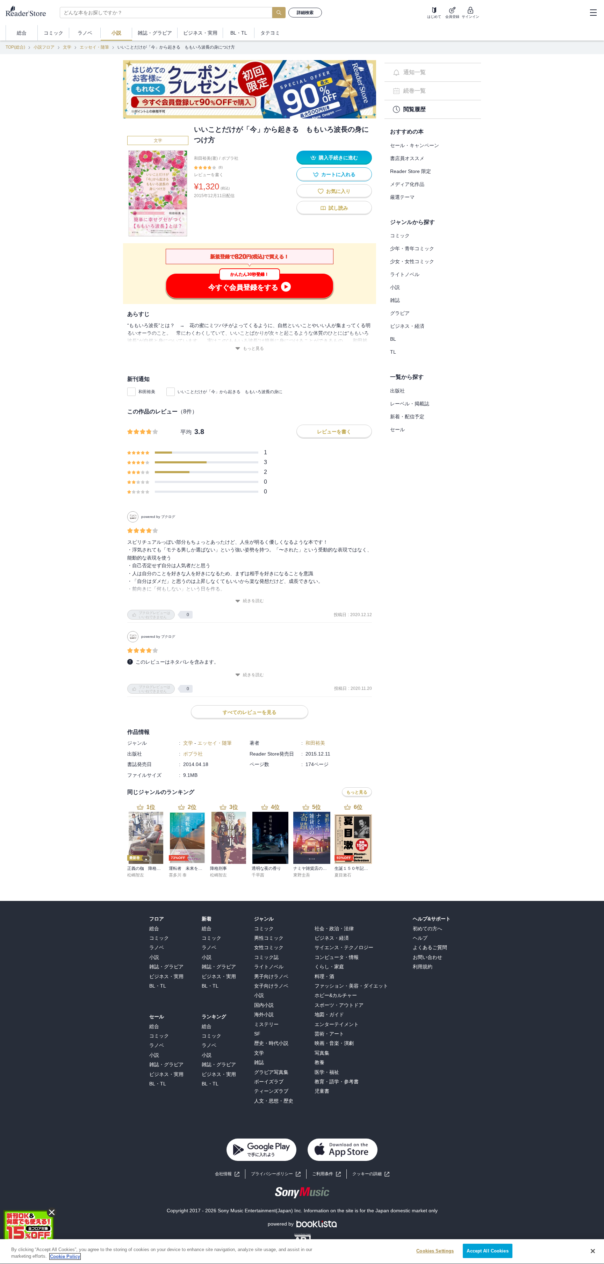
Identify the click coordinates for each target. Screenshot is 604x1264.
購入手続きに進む (338, 157)
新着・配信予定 (407, 416)
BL (393, 339)
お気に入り (338, 191)
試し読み (338, 208)
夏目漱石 (343, 875)
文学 (67, 47)
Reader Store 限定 (410, 171)
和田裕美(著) (206, 158)
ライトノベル (404, 274)
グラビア (400, 313)
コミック (400, 235)
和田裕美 (146, 391)
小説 (395, 287)
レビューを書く (208, 175)
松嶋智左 (135, 875)
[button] (371, 1174)
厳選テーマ (402, 197)
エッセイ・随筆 (94, 47)
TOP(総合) (15, 47)
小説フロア (44, 47)
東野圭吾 (301, 875)
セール (397, 429)
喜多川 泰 (178, 875)
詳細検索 (305, 12)
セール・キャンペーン (414, 145)
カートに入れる (338, 174)
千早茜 (258, 875)
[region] (302, 1251)
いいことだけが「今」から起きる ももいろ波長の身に (230, 391)
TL (393, 352)
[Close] (593, 1251)
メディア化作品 (407, 184)
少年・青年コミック (412, 248)
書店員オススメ (407, 158)
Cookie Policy (65, 1256)
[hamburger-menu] (593, 13)
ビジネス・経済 (407, 326)
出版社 (397, 390)
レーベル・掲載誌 (409, 403)
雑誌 (395, 300)
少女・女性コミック (412, 261)
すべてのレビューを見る (249, 712)
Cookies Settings (435, 1251)
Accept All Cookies (487, 1251)
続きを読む (253, 600)
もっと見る (253, 348)
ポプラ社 (230, 158)
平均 (186, 432)
